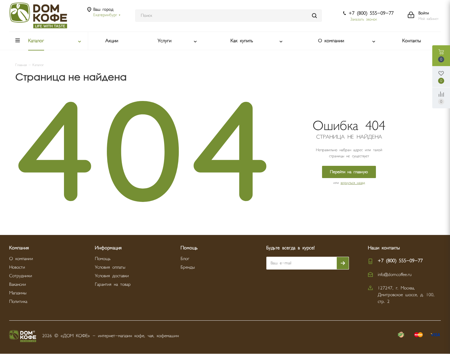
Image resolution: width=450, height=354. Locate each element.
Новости (17, 267)
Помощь (103, 258)
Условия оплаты (110, 267)
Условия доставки (112, 276)
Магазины (17, 293)
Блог (185, 258)
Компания (19, 248)
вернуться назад (353, 183)
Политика (18, 301)
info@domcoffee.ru (394, 274)
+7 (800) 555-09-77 (371, 13)
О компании (21, 258)
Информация (108, 248)
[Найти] (314, 15)
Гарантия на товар (113, 284)
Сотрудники (20, 276)
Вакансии (17, 284)
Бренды (188, 267)
